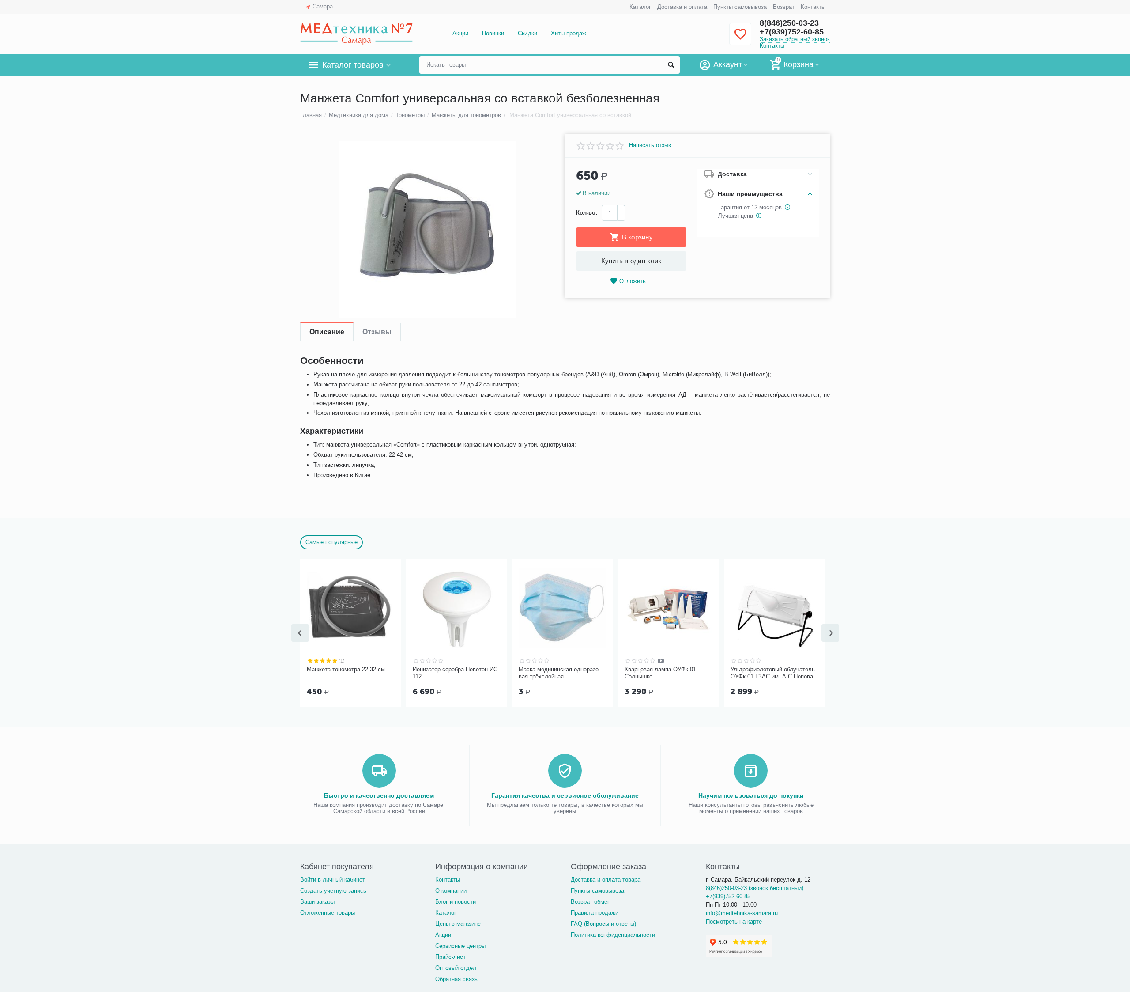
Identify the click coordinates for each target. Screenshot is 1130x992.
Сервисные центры (460, 946)
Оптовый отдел (455, 968)
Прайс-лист (450, 957)
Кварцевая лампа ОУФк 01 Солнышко (660, 673)
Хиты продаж (568, 33)
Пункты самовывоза (740, 7)
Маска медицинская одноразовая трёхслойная (559, 673)
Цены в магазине (458, 923)
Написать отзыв (650, 145)
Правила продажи (594, 912)
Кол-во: (586, 212)
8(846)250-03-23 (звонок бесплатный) (754, 888)
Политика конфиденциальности (613, 934)
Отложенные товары (327, 912)
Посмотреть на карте (734, 921)
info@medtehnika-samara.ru (742, 913)
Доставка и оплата (682, 7)
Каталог (640, 7)
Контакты (813, 7)
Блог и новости (455, 901)
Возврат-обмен (590, 901)
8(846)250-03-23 (789, 23)
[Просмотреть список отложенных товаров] (740, 39)
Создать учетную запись (333, 890)
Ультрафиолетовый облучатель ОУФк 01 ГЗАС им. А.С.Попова (773, 673)
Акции (460, 33)
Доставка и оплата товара (605, 879)
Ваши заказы (317, 901)
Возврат (784, 7)
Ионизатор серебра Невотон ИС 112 (455, 673)
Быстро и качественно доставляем (379, 795)
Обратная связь (456, 979)
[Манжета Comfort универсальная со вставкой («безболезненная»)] (427, 229)
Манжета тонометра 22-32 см (346, 669)
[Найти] (671, 65)
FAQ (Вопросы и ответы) (603, 923)
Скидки (527, 33)
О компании (451, 890)
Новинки (493, 33)
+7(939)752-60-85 (792, 31)
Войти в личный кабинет (332, 879)
